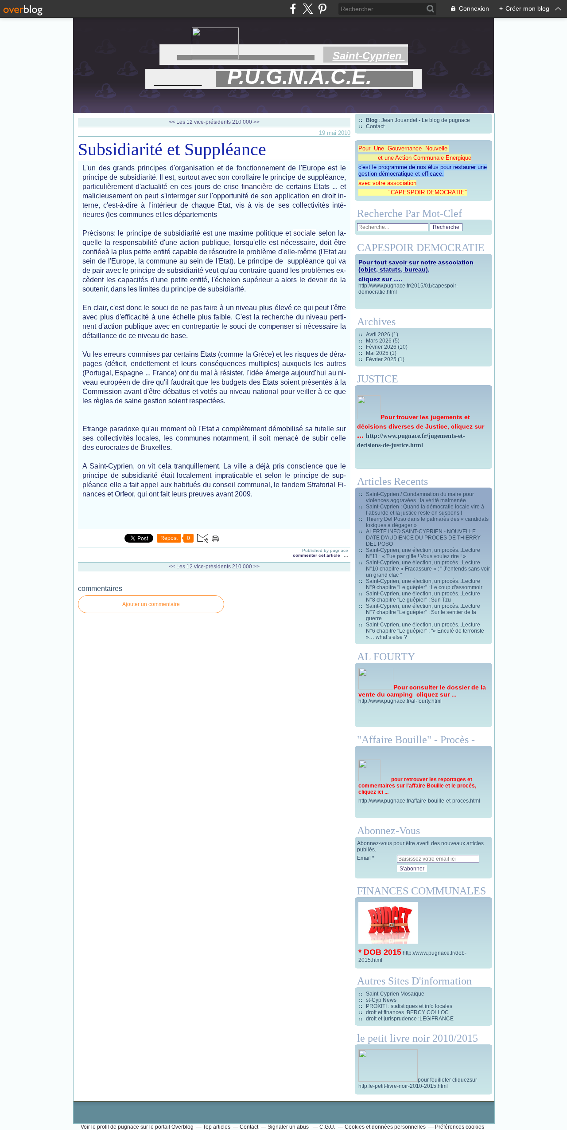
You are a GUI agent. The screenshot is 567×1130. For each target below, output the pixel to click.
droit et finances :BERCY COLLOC (407, 1012)
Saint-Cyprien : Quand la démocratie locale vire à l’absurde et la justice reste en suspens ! (425, 510)
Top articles (216, 1127)
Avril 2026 (379, 334)
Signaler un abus (289, 1127)
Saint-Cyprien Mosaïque (395, 994)
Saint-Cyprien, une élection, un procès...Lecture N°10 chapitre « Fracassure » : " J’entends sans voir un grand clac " (428, 568)
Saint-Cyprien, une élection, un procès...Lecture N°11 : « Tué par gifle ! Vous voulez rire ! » (423, 553)
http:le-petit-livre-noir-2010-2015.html (403, 1086)
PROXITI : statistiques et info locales (409, 1006)
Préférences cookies (459, 1127)
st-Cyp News (381, 1000)
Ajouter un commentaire (151, 604)
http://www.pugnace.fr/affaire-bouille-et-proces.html (419, 801)
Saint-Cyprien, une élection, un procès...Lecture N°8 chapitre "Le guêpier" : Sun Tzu (423, 597)
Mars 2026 (379, 341)
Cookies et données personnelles (385, 1127)
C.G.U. (327, 1127)
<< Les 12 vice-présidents (200, 122)
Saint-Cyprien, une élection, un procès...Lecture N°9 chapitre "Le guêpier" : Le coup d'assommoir (424, 584)
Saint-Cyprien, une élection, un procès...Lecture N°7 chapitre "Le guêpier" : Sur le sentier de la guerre (423, 612)
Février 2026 (382, 347)
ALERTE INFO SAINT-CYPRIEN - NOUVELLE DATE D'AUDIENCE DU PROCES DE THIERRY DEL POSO (423, 537)
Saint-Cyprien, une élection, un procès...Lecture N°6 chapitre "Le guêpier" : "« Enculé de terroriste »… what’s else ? (425, 631)
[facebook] (293, 9)
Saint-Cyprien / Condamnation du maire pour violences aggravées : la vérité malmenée (420, 497)
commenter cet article (317, 555)
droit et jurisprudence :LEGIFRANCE (410, 1019)
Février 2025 (382, 359)
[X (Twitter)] (307, 9)
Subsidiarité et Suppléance (172, 149)
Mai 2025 (378, 353)
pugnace (128, 1127)
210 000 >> (246, 122)
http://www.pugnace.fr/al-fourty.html (400, 701)
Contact (375, 126)
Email (364, 858)
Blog (371, 120)
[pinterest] (322, 9)
